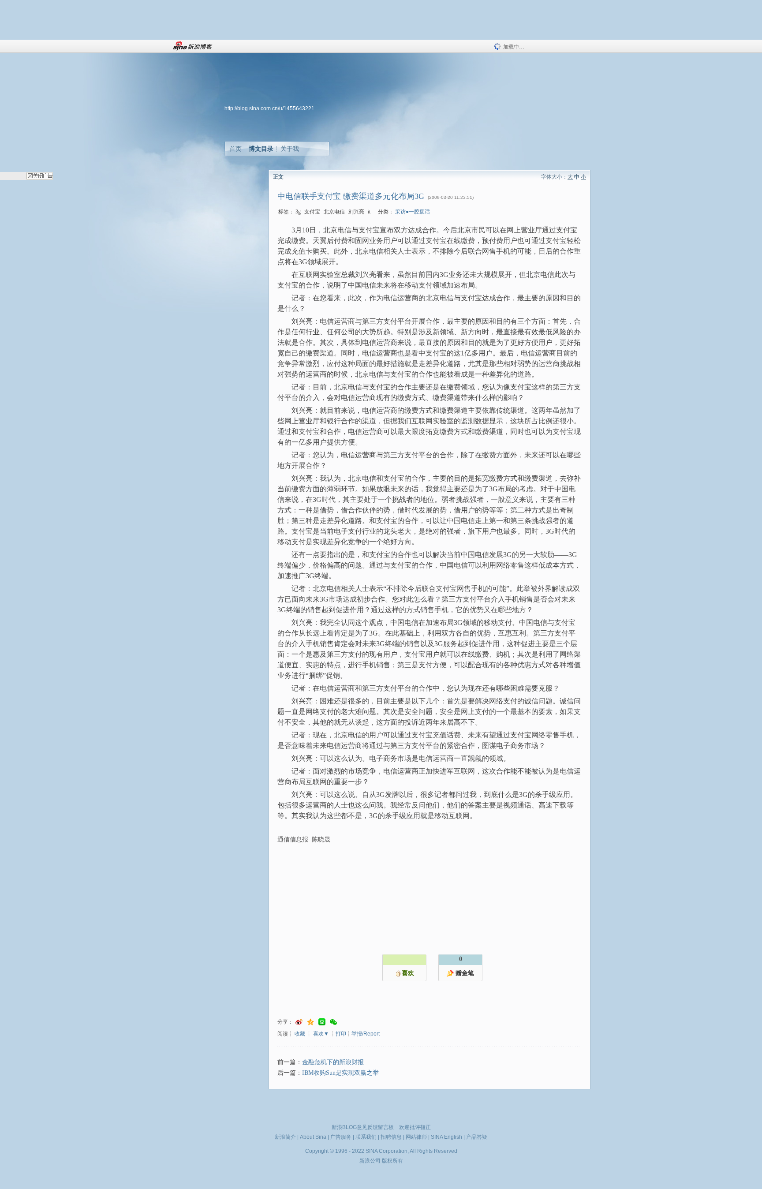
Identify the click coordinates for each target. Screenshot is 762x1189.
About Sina (313, 1137)
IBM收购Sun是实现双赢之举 (340, 1072)
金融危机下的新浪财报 (333, 1062)
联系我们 (366, 1137)
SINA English (446, 1137)
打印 (341, 1034)
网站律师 (416, 1137)
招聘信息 (391, 1137)
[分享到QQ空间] (310, 1022)
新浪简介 (285, 1137)
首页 (235, 148)
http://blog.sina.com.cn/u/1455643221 (269, 108)
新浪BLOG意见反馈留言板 (363, 1127)
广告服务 (340, 1137)
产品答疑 (476, 1137)
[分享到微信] (333, 1022)
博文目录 (261, 148)
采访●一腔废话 (412, 212)
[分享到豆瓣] (321, 1022)
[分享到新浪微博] (299, 1022)
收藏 (300, 1034)
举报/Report (365, 1034)
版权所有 (392, 1161)
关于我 (289, 148)
